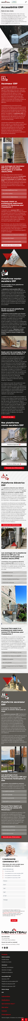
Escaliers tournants (6, 962)
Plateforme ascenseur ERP (8, 986)
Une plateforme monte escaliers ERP (14, 873)
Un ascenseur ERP (9, 871)
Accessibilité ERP (6, 976)
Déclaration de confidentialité (17, 1017)
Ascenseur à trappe (6, 970)
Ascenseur (4, 965)
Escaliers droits (5, 959)
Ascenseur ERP (5, 979)
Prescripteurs (6, 1014)
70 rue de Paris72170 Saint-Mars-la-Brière (8, 939)
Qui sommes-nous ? (8, 1003)
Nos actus (5, 1007)
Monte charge (5, 989)
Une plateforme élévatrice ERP (12, 875)
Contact (4, 1011)
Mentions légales (5, 1017)
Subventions (6, 996)
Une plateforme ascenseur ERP (12, 877)
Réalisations (6, 1000)
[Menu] (26, 2)
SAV (3, 992)
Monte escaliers (6, 957)
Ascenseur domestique (7, 967)
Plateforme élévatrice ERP (8, 983)
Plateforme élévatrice (7, 972)
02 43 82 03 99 (5, 936)
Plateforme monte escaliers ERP (10, 981)
